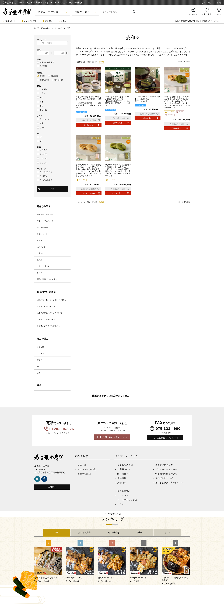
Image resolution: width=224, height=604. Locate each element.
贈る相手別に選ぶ (46, 292)
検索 (52, 189)
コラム (63, 21)
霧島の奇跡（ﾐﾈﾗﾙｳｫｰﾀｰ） (47, 279)
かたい (42, 128)
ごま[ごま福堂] (43, 266)
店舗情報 (48, 21)
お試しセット (42, 234)
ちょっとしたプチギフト (47, 306)
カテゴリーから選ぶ (87, 469)
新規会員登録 (124, 491)
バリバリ (43, 158)
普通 (41, 123)
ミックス (43, 110)
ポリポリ (43, 154)
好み (39, 86)
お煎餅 (39, 240)
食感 (39, 147)
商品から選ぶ (45, 28)
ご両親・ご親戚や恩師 (46, 319)
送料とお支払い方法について (169, 482)
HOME (36, 28)
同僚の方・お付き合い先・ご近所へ (51, 300)
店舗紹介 (52, 487)
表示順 (40, 73)
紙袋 (39, 385)
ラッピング (41, 169)
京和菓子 (40, 260)
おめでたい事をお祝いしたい (48, 326)
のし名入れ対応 (46, 180)
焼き (41, 102)
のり (41, 97)
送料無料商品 (42, 227)
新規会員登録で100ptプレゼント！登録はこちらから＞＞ (198, 21)
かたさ (40, 116)
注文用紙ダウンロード (168, 438)
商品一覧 (82, 465)
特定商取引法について (166, 474)
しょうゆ (43, 89)
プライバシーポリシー (166, 469)
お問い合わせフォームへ (114, 437)
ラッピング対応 (46, 172)
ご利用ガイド (10, 21)
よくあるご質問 (30, 21)
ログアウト (122, 495)
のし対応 (43, 176)
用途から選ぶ (84, 474)
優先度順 (54, 76)
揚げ (41, 106)
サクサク (43, 150)
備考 (39, 59)
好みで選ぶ (42, 338)
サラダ (42, 93)
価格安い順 (44, 80)
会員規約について (164, 465)
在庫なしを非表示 (47, 62)
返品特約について (164, 478)
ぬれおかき (41, 247)
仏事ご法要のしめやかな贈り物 (49, 313)
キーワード (41, 40)
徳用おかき (41, 253)
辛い (41, 141)
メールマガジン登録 (127, 500)
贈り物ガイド (124, 474)
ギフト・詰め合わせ (59, 28)
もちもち (43, 163)
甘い (41, 137)
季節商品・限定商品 (45, 214)
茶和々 (39, 273)
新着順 (42, 76)
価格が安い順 (92, 62)
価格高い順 (58, 80)
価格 (39, 50)
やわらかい (44, 119)
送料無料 (43, 66)
